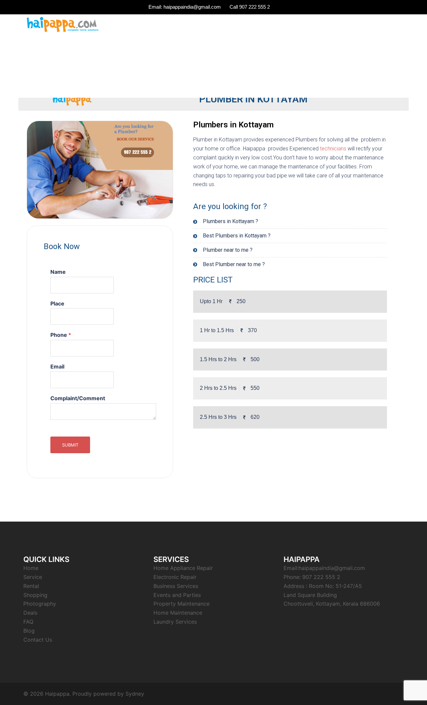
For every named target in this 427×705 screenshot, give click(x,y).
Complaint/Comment (77, 398)
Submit (70, 445)
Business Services (175, 586)
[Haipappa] (62, 24)
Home (30, 568)
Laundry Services (175, 621)
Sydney (134, 693)
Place (57, 303)
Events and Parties (177, 595)
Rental (339, 25)
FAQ (360, 25)
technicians (333, 148)
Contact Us (386, 25)
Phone (60, 334)
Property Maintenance (181, 603)
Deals (30, 612)
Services (313, 25)
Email (57, 366)
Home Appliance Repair (183, 568)
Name (58, 271)
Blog (29, 630)
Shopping (35, 595)
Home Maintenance (177, 612)
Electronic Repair (174, 577)
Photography (39, 603)
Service (32, 577)
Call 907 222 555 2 (250, 7)
